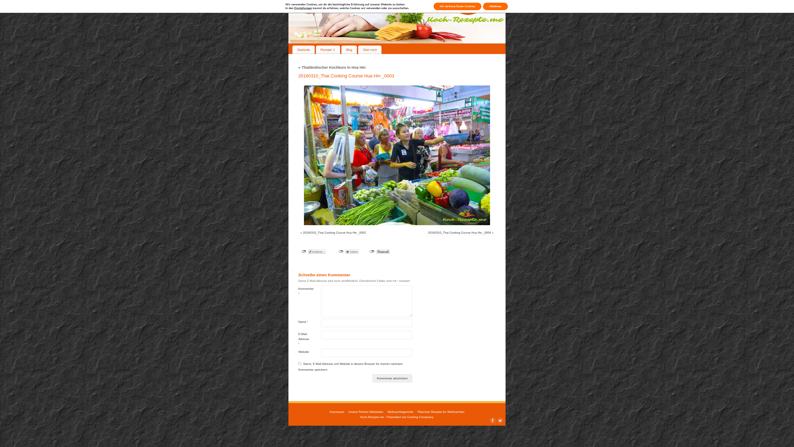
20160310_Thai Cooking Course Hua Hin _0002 (334, 232)
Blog (349, 50)
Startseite (303, 50)
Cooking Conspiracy (420, 417)
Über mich (370, 50)
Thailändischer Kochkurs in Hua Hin (332, 67)
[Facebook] (492, 420)
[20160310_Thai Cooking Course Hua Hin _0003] (397, 155)
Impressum (337, 411)
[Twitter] (499, 420)
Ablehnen (495, 6)
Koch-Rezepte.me (372, 417)
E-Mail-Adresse (303, 339)
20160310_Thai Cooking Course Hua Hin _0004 (459, 232)
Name (303, 321)
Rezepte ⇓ (327, 50)
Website (303, 351)
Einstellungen (303, 8)
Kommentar (304, 291)
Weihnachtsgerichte (400, 411)
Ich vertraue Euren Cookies (457, 6)
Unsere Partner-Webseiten (365, 411)
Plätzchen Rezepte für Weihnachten (440, 411)
